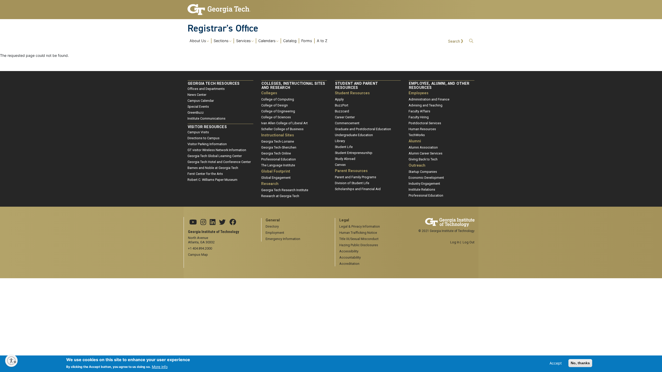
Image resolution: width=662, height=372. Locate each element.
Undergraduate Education (354, 135)
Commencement (347, 123)
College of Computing (277, 99)
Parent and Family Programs (355, 177)
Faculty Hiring (419, 117)
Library (340, 141)
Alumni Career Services (425, 153)
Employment (275, 233)
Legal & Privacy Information (359, 226)
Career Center (345, 117)
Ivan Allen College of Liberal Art (284, 123)
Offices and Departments (206, 89)
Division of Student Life (352, 183)
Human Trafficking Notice (358, 233)
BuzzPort (341, 105)
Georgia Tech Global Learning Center (214, 156)
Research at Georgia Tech (280, 196)
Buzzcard (342, 111)
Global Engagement (276, 178)
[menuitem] (258, 40)
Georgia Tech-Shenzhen (278, 147)
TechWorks (417, 135)
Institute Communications (206, 118)
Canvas (340, 165)
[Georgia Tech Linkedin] (212, 222)
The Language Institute (278, 165)
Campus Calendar (200, 101)
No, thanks (580, 363)
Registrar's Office (222, 28)
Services (243, 41)
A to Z (322, 41)
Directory (272, 226)
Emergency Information (283, 239)
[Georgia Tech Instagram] (203, 222)
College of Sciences (276, 117)
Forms (306, 41)
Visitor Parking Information (207, 144)
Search (454, 41)
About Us (198, 41)
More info (160, 366)
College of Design (274, 105)
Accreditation (349, 264)
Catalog (290, 41)
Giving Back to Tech (423, 159)
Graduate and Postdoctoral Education (363, 129)
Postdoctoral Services (425, 123)
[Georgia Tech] (220, 9)
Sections (221, 41)
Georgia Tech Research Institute (284, 190)
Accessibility (348, 251)
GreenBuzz (195, 112)
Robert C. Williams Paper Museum (212, 180)
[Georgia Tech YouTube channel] (193, 222)
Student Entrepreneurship (353, 153)
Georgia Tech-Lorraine (277, 141)
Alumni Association (423, 147)
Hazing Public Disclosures (358, 245)
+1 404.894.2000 (200, 248)
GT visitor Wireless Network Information (216, 150)
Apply (339, 99)
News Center (196, 95)
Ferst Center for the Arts (205, 174)
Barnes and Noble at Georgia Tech (212, 168)
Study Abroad (345, 159)
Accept (556, 363)
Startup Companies (423, 172)
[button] (471, 41)
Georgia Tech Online (276, 153)
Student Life (344, 147)
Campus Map (198, 255)
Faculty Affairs (419, 111)
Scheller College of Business (282, 129)
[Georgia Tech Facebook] (232, 222)
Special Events (198, 107)
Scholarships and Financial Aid (358, 189)
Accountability (350, 257)
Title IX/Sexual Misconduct (359, 239)
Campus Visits (198, 132)
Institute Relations (422, 189)
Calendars (267, 41)
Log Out (469, 242)
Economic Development (426, 178)
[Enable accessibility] (11, 360)
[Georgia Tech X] (222, 222)
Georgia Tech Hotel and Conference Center (219, 162)
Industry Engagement (424, 183)
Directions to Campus (203, 138)
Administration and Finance (429, 99)
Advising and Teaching (425, 105)
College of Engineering (278, 111)
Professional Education (278, 159)
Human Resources (422, 129)
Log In (455, 242)
